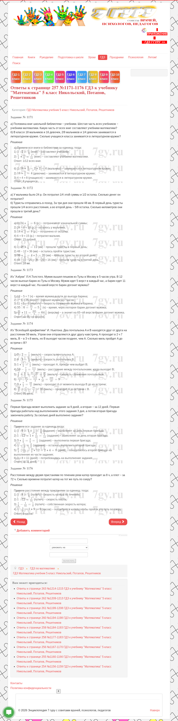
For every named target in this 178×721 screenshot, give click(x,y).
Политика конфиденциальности (30, 688)
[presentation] (23, 151)
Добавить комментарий (33, 530)
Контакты (16, 683)
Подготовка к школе (71, 57)
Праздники (117, 57)
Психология (135, 57)
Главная (18, 57)
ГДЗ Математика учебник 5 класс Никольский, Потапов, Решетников (70, 109)
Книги (31, 57)
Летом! (152, 57)
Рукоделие (46, 57)
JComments (123, 535)
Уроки (92, 57)
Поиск (16, 63)
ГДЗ (102, 57)
